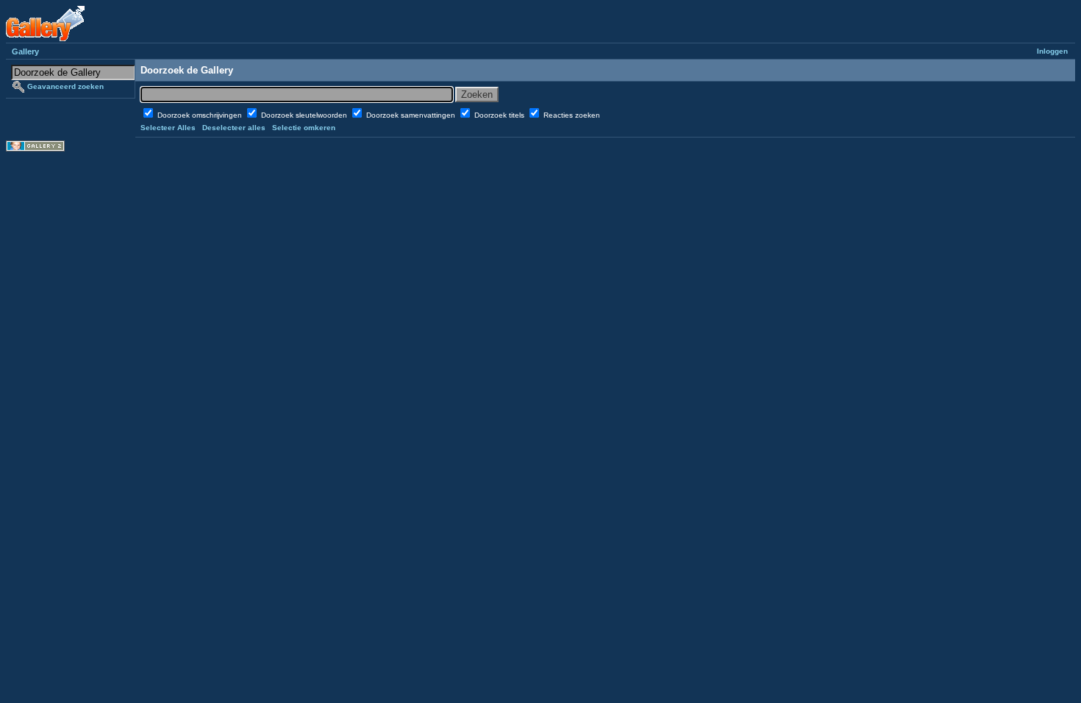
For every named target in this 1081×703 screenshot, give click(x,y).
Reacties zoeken (571, 115)
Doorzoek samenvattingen (411, 115)
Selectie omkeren (303, 128)
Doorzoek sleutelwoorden (305, 115)
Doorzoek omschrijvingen (200, 115)
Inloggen (1052, 51)
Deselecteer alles (233, 128)
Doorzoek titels (500, 115)
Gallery (25, 51)
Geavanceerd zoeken (65, 86)
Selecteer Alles (168, 128)
